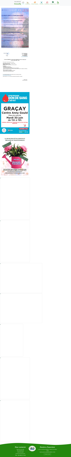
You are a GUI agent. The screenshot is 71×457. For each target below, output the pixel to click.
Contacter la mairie (47, 454)
